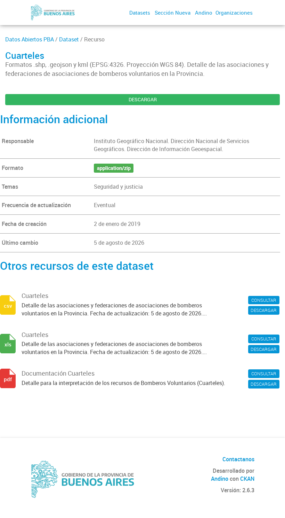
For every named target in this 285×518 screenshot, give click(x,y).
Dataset (69, 39)
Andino (203, 12)
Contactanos (238, 459)
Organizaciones (234, 12)
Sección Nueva (172, 12)
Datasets (139, 12)
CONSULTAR (263, 300)
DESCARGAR (143, 99)
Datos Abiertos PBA (29, 39)
